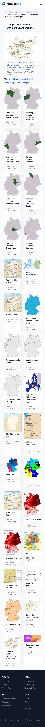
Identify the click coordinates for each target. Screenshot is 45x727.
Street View (6, 705)
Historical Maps (30, 688)
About (26, 699)
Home (6, 12)
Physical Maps (30, 681)
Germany (20, 12)
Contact (27, 709)
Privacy (27, 705)
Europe (13, 12)
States (4, 685)
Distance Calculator (9, 699)
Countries (5, 681)
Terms (26, 702)
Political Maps (29, 685)
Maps (17, 14)
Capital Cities (7, 688)
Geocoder (6, 702)
